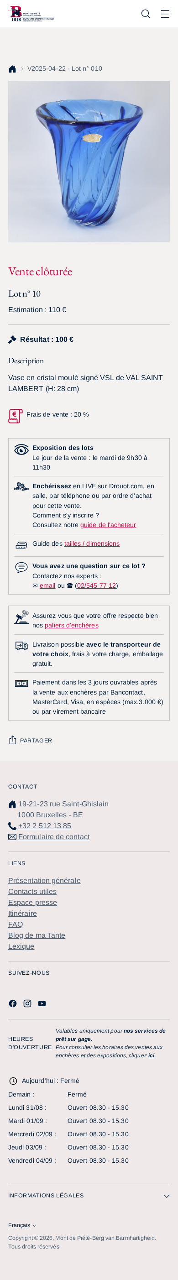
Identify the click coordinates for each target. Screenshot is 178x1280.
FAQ (15, 924)
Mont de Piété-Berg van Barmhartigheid (105, 1238)
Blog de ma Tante (36, 935)
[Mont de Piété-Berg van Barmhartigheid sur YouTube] (42, 1005)
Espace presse (32, 902)
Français (19, 1225)
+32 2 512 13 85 (44, 826)
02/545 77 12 (96, 585)
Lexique (21, 946)
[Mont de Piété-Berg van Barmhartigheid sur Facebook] (13, 1005)
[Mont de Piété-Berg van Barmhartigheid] (31, 13)
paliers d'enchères (71, 625)
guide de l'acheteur (108, 524)
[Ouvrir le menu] (165, 14)
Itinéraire (22, 913)
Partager (36, 740)
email (47, 585)
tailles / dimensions (92, 543)
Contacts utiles (32, 891)
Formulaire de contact (53, 837)
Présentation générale (44, 880)
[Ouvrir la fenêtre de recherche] (145, 14)
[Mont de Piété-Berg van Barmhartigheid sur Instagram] (28, 1005)
